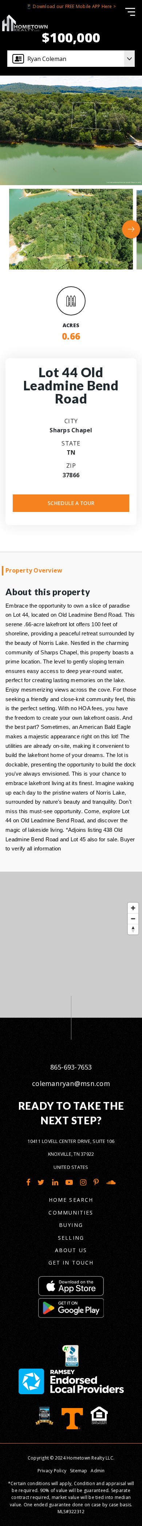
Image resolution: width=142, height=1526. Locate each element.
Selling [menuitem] (71, 1237)
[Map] (71, 945)
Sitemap (78, 1471)
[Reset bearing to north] (133, 929)
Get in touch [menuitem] (71, 1262)
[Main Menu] (130, 12)
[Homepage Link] (24, 22)
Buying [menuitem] (71, 1224)
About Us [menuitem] (71, 1250)
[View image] (71, 229)
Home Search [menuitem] (71, 1199)
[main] (71, 509)
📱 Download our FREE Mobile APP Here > (71, 6)
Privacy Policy (52, 1471)
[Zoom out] (133, 918)
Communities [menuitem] (70, 1212)
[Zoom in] (133, 908)
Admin (97, 1471)
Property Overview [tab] (33, 570)
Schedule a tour (71, 503)
